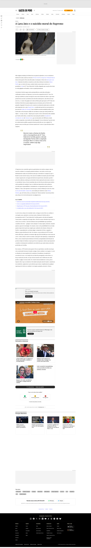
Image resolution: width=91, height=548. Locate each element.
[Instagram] (39, 519)
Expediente (48, 530)
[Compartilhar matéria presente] (1, 20)
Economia (57, 14)
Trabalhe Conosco (49, 533)
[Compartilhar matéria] (20, 30)
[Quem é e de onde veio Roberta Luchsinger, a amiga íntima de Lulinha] (24, 371)
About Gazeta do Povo (50, 528)
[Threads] (51, 519)
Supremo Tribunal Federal (48, 77)
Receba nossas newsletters (49, 538)
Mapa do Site (39, 544)
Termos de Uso (26, 544)
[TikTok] (48, 519)
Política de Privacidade (19, 544)
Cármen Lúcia (28, 118)
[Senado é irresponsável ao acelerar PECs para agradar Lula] (38, 419)
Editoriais (37, 14)
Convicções (27, 530)
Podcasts (16, 537)
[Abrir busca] (34, 10)
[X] (36, 519)
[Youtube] (45, 519)
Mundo (69, 14)
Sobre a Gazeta (49, 526)
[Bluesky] (60, 519)
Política (42, 14)
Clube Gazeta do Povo (39, 533)
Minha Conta (59, 528)
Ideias (52, 14)
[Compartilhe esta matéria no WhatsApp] (1, 16)
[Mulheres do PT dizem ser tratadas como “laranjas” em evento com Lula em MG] (45, 350)
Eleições (47, 14)
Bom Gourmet (38, 528)
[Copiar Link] (1, 18)
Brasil (16, 528)
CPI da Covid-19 (36, 77)
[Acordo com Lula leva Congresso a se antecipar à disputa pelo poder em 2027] (69, 419)
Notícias (17, 14)
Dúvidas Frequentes (60, 530)
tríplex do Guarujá (26, 109)
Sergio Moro (31, 107)
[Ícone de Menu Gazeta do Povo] (16, 10)
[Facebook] (34, 519)
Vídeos (73, 14)
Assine (58, 526)
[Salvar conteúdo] (24, 30)
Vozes (28, 14)
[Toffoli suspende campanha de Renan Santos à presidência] (22, 419)
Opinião (27, 528)
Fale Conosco (59, 533)
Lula (22, 86)
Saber (32, 14)
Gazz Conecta (38, 530)
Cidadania (63, 14)
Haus (37, 526)
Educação (17, 535)
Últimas (23, 14)
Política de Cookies (33, 544)
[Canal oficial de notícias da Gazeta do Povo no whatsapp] (31, 519)
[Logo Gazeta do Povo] (25, 10)
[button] (35, 408)
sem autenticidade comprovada (24, 190)
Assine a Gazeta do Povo (51, 535)
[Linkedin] (42, 519)
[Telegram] (54, 519)
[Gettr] (57, 519)
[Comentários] (17, 30)
